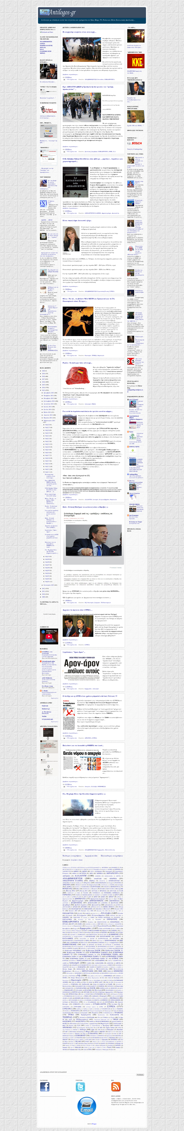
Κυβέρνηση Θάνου (102, 948)
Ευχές (75, 928)
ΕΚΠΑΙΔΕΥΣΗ (68, 913)
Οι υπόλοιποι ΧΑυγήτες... (48, 82)
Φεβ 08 (47, 562)
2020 (43, 371)
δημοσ (109, 899)
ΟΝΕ (73, 982)
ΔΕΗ (84, 897)
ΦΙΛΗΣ (65, 1023)
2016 (85, 869)
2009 (43, 597)
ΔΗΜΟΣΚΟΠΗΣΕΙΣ (96, 901)
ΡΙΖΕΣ (121, 994)
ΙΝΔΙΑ (69, 932)
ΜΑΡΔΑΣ (112, 967)
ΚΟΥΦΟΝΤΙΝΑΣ (102, 946)
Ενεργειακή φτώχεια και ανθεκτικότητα (49, 693)
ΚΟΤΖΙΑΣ (91, 944)
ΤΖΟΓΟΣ (85, 1011)
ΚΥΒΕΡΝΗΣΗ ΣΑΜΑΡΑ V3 (87, 954)
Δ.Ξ (63, 897)
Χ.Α (114, 151)
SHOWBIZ (118, 1045)
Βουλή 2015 (83, 891)
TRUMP (65, 1049)
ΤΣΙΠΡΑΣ (67, 1017)
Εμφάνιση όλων (54, 698)
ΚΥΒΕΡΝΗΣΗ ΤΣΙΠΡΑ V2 (71, 956)
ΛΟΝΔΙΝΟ (74, 965)
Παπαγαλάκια (67, 986)
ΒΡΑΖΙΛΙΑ (103, 891)
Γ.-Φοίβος (45, 691)
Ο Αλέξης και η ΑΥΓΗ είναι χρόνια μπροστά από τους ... (51, 537)
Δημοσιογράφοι (106, 213)
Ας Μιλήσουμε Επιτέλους (46, 712)
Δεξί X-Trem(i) (133, 400)
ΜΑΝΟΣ (106, 967)
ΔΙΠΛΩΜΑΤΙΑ (109, 905)
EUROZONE (117, 1035)
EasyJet (109, 1033)
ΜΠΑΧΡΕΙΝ (104, 973)
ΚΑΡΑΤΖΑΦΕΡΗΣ (105, 936)
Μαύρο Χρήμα (67, 969)
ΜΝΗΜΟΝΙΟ (118, 971)
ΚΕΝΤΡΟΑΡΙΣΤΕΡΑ (68, 940)
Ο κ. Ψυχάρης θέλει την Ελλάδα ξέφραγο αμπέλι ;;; (84, 794)
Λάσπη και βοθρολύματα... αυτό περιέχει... (48, 117)
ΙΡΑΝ (81, 932)
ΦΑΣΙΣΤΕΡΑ (80, 1021)
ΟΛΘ (90, 980)
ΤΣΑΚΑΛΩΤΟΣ (114, 1015)
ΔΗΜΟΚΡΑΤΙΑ (80, 899)
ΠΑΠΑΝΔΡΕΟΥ (92, 986)
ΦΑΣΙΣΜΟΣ (67, 1021)
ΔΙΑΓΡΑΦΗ (65, 903)
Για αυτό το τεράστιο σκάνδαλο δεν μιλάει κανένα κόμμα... (88, 411)
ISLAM (78, 1041)
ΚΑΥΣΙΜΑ (116, 938)
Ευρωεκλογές (78, 926)
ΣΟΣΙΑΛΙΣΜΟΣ (115, 1000)
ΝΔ (86, 602)
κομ (107, 942)
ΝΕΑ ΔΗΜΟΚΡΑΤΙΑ (46, 41)
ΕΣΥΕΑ (105, 924)
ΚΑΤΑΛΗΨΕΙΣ (68, 938)
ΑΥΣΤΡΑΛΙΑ (104, 885)
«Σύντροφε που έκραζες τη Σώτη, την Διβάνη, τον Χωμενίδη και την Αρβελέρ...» (135, 317)
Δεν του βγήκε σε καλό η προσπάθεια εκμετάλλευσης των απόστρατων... (48, 185)
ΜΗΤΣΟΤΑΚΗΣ (87, 971)
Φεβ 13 (47, 466)
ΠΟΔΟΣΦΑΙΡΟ (68, 990)
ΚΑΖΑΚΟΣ (73, 934)
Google (119, 1037)
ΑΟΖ (72, 883)
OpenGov (67, 1045)
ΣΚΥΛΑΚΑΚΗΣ (73, 1000)
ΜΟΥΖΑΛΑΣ (87, 973)
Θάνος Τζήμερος (76, 930)
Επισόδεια (90, 922)
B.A (104, 1029)
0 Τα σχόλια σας (72, 79)
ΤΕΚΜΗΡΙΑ (120, 1009)
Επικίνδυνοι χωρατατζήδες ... (139, 292)
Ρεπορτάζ (115, 994)
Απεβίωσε (78, 883)
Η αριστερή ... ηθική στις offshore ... (139, 201)
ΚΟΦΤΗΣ (111, 946)
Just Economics (133, 515)
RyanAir (103, 1045)
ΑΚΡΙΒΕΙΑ (100, 873)
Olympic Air (119, 1043)
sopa (72, 1047)
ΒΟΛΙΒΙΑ (102, 889)
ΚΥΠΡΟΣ (115, 958)
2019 (43, 373)
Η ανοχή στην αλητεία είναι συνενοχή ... (79, 32)
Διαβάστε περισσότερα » (70, 74)
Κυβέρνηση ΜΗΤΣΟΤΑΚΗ (116, 948)
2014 (76, 869)
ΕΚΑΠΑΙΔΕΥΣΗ (76, 909)
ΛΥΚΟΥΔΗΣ (94, 965)
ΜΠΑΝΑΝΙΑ (96, 973)
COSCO (65, 1033)
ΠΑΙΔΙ (95, 984)
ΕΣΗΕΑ (80, 924)
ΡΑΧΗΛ (108, 994)
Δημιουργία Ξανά (67, 899)
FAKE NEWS (104, 1037)
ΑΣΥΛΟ (84, 885)
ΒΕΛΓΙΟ (106, 887)
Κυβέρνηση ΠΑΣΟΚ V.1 (114, 950)
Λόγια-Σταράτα (134, 493)
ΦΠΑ (64, 1025)
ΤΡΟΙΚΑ (94, 355)
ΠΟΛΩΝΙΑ (118, 990)
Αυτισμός (95, 499)
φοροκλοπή (93, 1023)
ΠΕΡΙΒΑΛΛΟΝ (104, 988)
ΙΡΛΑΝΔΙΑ (88, 932)
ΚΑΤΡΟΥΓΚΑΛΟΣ (103, 938)
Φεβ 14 (47, 464)
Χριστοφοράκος (81, 1027)
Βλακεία (94, 889)
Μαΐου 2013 (47, 412)
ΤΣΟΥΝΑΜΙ (90, 1017)
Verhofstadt (98, 1049)
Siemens (65, 1047)
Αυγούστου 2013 (49, 404)
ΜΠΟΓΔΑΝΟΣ (113, 973)
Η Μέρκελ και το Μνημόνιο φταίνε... (53, 288)
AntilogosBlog (133, 474)
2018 (89, 869)
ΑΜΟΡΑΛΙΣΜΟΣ (108, 876)
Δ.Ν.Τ (117, 895)
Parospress (132, 458)
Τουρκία (95, 1012)
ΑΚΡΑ (91, 873)
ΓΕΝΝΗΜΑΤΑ (96, 893)
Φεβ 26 (47, 430)
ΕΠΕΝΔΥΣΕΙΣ (112, 919)
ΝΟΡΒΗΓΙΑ (118, 975)
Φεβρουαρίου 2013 (49, 420)
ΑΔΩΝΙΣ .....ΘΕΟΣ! (47, 220)
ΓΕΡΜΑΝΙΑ (67, 895)
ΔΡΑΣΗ (75, 907)
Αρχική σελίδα (91, 855)
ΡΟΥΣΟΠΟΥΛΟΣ (78, 996)
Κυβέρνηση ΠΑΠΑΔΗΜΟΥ (73, 950)
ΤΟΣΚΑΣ (76, 1013)
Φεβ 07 (47, 565)
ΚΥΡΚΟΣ (73, 960)
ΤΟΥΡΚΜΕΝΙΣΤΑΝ (107, 1012)
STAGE (85, 1047)
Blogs (88, 1031)
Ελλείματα (69, 915)
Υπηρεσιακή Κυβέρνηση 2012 (102, 1019)
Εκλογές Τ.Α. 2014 (102, 911)
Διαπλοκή (88, 151)
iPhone (66, 1041)
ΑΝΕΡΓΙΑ (92, 881)
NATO (96, 1043)
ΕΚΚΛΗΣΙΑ (99, 909)
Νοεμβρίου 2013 (49, 395)
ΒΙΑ (77, 889)
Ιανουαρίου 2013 (49, 585)
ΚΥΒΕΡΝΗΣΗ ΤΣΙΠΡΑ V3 (91, 956)
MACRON (119, 1041)
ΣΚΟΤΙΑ (65, 1000)
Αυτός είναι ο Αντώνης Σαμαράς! (48, 680)
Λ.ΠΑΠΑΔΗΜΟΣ (99, 960)
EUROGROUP (80, 1035)
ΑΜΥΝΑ (118, 876)
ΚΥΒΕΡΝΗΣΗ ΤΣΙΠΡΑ (109, 954)
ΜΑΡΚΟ (119, 967)
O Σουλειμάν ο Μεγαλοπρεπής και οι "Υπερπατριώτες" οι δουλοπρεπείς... (135, 341)
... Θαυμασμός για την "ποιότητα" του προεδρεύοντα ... (46, 170)
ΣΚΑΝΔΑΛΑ (114, 998)
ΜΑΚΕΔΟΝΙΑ (82, 967)
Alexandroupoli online (48, 661)
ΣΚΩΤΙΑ (81, 1000)
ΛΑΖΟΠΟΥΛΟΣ (117, 960)
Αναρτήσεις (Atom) (76, 860)
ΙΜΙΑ (64, 932)
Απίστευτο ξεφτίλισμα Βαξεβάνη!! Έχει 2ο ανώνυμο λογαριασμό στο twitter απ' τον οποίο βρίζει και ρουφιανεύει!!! (135, 226)
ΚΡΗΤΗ (70, 948)
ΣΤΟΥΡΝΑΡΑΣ (109, 1002)
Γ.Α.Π (121, 891)
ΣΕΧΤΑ (99, 998)
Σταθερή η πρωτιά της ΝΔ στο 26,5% (140, 424)
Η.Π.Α (118, 928)
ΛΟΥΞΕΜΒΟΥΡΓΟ (84, 965)
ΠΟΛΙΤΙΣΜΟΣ (110, 990)
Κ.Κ (65, 934)
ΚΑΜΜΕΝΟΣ (114, 934)
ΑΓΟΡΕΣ (110, 869)
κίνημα (101, 940)
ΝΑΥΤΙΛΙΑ (72, 976)
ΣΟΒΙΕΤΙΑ (96, 1000)
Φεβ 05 (47, 570)
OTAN (78, 1045)
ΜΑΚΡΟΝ (99, 967)
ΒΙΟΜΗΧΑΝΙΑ (86, 888)
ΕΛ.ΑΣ (80, 913)
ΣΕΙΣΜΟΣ (78, 998)
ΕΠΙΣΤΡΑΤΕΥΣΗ (101, 922)
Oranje (73, 1045)
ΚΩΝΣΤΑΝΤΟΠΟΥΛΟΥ (84, 960)
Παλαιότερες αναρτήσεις (112, 855)
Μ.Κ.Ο (110, 965)
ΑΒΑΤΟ (104, 869)
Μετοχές (77, 971)
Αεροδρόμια (98, 871)
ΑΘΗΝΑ (74, 873)
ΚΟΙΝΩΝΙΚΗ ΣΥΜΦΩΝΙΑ (97, 942)
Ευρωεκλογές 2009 (90, 926)
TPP (104, 1047)
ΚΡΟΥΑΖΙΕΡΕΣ (91, 948)
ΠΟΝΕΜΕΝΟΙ (66, 992)
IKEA (98, 1039)
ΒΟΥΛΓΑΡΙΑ (110, 889)
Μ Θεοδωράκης (103, 965)
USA (89, 1049)
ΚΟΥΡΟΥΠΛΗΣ (67, 946)
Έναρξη (85, 917)
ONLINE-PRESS (134, 504)
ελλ (98, 913)
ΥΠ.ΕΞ (70, 1019)
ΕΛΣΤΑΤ (112, 915)
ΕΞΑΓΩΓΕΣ (117, 917)
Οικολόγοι (65, 980)
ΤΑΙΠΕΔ (85, 1009)
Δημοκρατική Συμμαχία (97, 899)
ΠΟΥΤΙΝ (95, 992)
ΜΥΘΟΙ (121, 973)
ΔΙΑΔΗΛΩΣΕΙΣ (76, 903)
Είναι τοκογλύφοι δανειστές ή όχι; (77, 220)
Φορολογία (101, 355)
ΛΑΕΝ (109, 960)
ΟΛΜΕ (105, 980)
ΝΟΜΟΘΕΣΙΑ (102, 786)
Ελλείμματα (81, 915)
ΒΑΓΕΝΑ (77, 886)
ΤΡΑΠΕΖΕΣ (118, 1012)
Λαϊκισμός (88, 404)
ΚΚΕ (121, 940)
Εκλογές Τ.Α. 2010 (87, 911)
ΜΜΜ (109, 971)
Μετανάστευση (110, 850)
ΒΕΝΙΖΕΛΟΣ (67, 888)
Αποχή (110, 883)
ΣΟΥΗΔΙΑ (65, 1002)
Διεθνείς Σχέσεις (81, 905)
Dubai (84, 1033)
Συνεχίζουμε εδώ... (134, 523)
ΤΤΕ (98, 1017)
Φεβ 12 (47, 469)
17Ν (120, 867)
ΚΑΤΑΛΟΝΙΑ (83, 938)
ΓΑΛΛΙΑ (85, 893)
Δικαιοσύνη (115, 213)
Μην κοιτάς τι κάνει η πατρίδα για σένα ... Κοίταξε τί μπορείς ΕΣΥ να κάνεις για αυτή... (135, 162)
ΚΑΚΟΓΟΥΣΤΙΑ (92, 934)
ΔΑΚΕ (68, 897)
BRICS (109, 1031)
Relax (97, 1045)
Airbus (119, 1027)
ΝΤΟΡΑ (65, 978)
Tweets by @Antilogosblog (134, 149)
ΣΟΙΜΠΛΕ (104, 1000)
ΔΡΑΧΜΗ (84, 907)
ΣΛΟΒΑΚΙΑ (88, 1000)
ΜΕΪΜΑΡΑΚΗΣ (81, 969)
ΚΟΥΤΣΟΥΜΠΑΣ (90, 946)
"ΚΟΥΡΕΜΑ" (105, 867)
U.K (79, 1049)
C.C (115, 1031)
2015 (81, 869)
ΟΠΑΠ (90, 982)
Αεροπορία (108, 871)
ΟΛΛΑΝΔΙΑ (97, 980)
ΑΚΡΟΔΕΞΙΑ (66, 876)
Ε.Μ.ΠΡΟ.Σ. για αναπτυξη (47, 652)
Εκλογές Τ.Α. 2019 (116, 911)
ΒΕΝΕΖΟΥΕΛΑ (115, 887)
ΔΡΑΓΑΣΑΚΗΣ (67, 907)
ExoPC (72, 1037)
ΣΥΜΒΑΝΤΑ (76, 1004)
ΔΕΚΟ (95, 897)
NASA (91, 1043)
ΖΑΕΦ (100, 928)
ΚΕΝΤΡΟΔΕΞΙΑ (79, 940)
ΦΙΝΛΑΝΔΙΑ (73, 1023)
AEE (101, 1027)
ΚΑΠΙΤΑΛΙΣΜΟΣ (78, 936)
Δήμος (115, 899)
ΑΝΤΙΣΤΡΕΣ (66, 883)
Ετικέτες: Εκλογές (67, 926)
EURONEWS (93, 1035)
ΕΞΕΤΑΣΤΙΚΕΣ (67, 919)
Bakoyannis (110, 1029)
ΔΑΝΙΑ (74, 897)
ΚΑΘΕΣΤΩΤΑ (81, 934)
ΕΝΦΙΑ (92, 917)
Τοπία (115, 1011)
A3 (96, 1027)
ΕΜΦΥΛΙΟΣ (76, 917)
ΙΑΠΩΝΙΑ (114, 930)
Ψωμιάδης (90, 1027)
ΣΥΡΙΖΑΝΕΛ (67, 1009)
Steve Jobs (92, 1047)
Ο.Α (103, 978)
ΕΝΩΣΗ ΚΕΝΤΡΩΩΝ (104, 917)
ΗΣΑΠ (68, 930)
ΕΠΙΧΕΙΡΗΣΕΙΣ (115, 922)
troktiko (118, 1047)
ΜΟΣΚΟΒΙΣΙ (78, 973)
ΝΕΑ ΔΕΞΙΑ (91, 975)
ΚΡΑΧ (64, 948)
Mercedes (71, 1043)
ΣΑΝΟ (113, 996)
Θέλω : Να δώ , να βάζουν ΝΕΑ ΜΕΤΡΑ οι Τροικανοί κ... (50, 501)
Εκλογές (107, 909)
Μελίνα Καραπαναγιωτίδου (136, 481)
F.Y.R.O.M (79, 1038)
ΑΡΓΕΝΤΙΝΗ (117, 883)
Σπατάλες (74, 1002)
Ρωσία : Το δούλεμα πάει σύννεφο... (77, 363)
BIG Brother (73, 1031)
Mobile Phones (84, 1043)
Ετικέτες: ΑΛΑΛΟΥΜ (115, 924)
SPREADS (78, 1047)
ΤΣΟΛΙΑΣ (82, 1017)
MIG (77, 1043)
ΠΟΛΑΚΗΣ (79, 990)
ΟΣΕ (107, 982)
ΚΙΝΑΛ (94, 940)
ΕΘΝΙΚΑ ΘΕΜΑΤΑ (109, 907)
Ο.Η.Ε (109, 978)
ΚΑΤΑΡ (92, 938)
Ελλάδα (120, 913)
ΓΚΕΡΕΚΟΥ (97, 895)
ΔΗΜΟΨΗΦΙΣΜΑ (114, 901)
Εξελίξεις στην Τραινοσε (133, 517)
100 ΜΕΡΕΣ (114, 867)
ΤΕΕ (114, 1009)
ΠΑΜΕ (110, 984)
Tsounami (72, 1049)
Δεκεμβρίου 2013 (49, 393)
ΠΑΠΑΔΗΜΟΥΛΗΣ (80, 986)
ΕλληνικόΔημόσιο (104, 499)
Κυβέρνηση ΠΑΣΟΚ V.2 (76, 952)
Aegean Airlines (110, 1027)
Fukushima (112, 1038)
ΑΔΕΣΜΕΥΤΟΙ (67, 871)
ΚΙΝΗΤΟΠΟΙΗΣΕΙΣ (110, 940)
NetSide (44, 716)
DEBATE (77, 1033)
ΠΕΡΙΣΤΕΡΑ (114, 988)
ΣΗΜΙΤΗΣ (105, 998)
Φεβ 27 (47, 427)
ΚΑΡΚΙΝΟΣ (118, 936)
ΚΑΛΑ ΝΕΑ (103, 934)
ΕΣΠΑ (94, 924)
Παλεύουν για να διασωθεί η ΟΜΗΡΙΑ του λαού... (83, 745)
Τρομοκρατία (86, 1014)
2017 (43, 379)
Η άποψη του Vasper (135, 522)
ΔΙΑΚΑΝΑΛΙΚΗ (92, 903)
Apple (92, 1029)
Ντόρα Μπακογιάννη (77, 978)
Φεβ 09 (47, 559)
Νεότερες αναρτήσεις (72, 855)
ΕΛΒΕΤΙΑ (87, 913)
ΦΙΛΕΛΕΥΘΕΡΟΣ (116, 1021)
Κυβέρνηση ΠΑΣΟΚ (93, 950)
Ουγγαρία (118, 982)
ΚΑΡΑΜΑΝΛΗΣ (90, 936)
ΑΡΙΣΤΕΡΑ (88, 738)
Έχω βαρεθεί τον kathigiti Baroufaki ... (53, 271)
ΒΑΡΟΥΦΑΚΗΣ (95, 887)
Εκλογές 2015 (73, 911)
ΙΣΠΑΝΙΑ (104, 932)
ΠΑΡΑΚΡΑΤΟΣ (69, 988)
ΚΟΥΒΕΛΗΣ (108, 944)
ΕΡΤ (72, 924)
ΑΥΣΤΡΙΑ (112, 885)
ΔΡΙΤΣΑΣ (93, 907)
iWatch (94, 1041)
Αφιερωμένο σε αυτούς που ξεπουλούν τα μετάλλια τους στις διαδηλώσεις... (49, 254)
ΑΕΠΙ (91, 871)
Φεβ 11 (47, 472)
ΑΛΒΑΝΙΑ (98, 876)
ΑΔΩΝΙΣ (84, 871)
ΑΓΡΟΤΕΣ (117, 869)
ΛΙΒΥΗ (118, 963)
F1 (86, 1038)
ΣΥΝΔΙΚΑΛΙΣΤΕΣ (99, 1004)
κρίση (76, 948)
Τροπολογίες (101, 1015)
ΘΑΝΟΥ (85, 930)
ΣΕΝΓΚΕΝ (86, 998)
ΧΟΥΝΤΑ (117, 1025)
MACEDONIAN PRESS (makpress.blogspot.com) (135, 418)
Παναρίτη (118, 984)
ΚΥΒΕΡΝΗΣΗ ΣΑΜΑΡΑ (99, 952)
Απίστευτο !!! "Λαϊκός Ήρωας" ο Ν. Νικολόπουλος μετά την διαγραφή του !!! (49, 310)
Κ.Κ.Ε (42, 49)
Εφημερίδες (88, 689)
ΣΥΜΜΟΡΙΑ (87, 1004)
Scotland (110, 1045)
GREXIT (65, 1039)
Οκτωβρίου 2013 (49, 398)
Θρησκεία (105, 930)
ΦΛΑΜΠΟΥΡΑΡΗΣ (83, 1023)
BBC (66, 1031)
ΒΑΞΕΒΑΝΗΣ (85, 887)
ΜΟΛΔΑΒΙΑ (70, 973)
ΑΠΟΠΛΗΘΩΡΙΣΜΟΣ (101, 883)
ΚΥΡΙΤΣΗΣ (66, 960)
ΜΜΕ (110, 151)
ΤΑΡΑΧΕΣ (96, 1009)
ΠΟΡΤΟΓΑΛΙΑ (76, 992)
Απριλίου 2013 (48, 415)
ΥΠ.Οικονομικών (106, 602)
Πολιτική (98, 990)
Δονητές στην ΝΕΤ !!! (139, 182)
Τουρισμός (84, 1013)
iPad (122, 1039)
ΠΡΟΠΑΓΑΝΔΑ (73, 994)
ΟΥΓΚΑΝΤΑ (65, 984)
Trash (109, 1047)
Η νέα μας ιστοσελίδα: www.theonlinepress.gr (140, 508)
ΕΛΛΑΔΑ (94, 786)
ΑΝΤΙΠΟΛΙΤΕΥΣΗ (114, 881)
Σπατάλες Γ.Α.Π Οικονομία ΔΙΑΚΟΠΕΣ (81, 867)
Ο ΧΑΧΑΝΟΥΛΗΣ (47, 719)
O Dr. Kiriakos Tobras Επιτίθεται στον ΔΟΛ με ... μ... (51, 489)
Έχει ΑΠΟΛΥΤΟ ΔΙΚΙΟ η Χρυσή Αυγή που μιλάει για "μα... (51, 483)
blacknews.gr (46, 709)
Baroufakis (120, 1029)
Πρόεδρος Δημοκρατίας (106, 992)
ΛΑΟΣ (89, 963)
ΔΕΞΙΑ (103, 897)
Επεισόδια (100, 79)
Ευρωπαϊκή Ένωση (103, 291)
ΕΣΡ (99, 924)
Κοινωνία (84, 942)
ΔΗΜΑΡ (111, 897)
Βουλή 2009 (119, 889)
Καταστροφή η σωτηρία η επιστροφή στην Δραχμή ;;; (53, 329)
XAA (112, 1049)
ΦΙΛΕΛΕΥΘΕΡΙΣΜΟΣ (102, 1021)
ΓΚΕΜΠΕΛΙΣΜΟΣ (87, 895)
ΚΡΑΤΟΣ (118, 946)
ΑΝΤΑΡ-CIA (102, 881)
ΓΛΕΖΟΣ (104, 895)
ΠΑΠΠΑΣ (101, 986)
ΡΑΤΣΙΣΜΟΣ (99, 994)
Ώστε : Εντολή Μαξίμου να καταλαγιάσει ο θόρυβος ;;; (85, 507)
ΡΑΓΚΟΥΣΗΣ (89, 994)
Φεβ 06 (47, 568)
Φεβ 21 (47, 444)
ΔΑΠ (79, 897)
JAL (99, 1041)
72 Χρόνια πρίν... (51, 202)
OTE (84, 1045)
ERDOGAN (66, 1035)
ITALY (87, 1041)
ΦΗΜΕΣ (91, 1021)
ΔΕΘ (89, 897)
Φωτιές (71, 1025)
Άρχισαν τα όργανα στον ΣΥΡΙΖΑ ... (77, 610)
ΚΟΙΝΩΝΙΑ (74, 942)
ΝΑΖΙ (65, 975)
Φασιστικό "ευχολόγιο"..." (48, 98)
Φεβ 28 (47, 425)
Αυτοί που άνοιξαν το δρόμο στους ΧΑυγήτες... (134, 46)
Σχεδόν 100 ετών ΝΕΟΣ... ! (135, 125)
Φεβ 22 (47, 441)
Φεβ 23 (47, 438)
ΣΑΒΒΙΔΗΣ (95, 996)
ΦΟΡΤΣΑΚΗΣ (117, 1023)
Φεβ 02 (47, 579)
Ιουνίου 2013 (48, 409)
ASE (99, 1029)
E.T (104, 1033)
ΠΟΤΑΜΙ (86, 992)
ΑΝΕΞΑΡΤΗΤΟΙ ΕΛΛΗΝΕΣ (93, 213)
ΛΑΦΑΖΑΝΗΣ (99, 963)
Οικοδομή (116, 978)
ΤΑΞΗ (90, 1009)
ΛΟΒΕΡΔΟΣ (66, 965)
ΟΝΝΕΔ (78, 982)
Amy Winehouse (66, 1029)
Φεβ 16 (47, 458)
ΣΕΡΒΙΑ (93, 998)
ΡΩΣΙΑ (94, 404)
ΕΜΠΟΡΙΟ (66, 917)
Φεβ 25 (47, 433)
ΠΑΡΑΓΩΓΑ (110, 986)
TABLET (99, 1047)
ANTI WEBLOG (47, 678)
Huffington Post (74, 1039)
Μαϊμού (74, 967)
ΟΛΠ (110, 980)
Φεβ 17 (47, 455)
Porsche (88, 1045)
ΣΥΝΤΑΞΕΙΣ (77, 1007)
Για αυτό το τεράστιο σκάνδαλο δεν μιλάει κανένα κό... (51, 513)
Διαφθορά (94, 151)
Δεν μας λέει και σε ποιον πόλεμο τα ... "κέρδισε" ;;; (53, 236)
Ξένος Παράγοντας (93, 978)
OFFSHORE (111, 1043)
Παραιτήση (119, 986)
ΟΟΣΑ (84, 982)
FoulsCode (45, 706)
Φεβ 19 (47, 450)
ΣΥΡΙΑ (101, 1007)
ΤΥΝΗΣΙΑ (105, 1017)
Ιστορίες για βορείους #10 (139, 486)
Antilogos (83, 1029)
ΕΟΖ (89, 919)
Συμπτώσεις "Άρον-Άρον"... (74, 652)
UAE (85, 1049)
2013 (72, 869)
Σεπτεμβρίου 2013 (49, 401)
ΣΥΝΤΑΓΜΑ (66, 1007)
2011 (64, 869)
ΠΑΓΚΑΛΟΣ (85, 984)
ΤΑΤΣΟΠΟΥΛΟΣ (105, 1009)
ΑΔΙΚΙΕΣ (76, 871)
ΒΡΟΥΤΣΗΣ (113, 891)
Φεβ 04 (47, 573)
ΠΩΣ (82, 994)
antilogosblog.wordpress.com (135, 391)
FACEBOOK (95, 1038)
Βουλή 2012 (70, 891)
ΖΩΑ (113, 928)
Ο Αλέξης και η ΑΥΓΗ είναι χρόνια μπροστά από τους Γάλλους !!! (90, 696)
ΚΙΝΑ (87, 940)
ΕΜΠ (119, 915)
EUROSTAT (101, 1035)
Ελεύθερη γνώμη (47, 686)
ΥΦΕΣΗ (115, 1019)
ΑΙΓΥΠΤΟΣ (82, 873)
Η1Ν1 (64, 930)
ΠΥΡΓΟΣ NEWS (134, 447)
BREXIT (102, 1031)
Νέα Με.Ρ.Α (99, 975)
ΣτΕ (100, 1002)
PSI (93, 1045)
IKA (94, 1039)
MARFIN (65, 1043)
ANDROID (74, 1029)
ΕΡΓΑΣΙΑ (65, 924)
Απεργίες (87, 786)
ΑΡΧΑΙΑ (77, 885)
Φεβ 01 (47, 581)
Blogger (94, 1124)
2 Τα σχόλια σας (72, 291)
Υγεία (112, 1017)
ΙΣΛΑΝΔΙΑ (96, 932)
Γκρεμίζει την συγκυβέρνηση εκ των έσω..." (134, 100)
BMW (96, 1031)
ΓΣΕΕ (110, 895)
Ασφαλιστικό (93, 885)
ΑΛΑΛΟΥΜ (88, 499)
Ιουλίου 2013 (48, 407)
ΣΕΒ (71, 998)
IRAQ (72, 1041)
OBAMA (103, 1043)
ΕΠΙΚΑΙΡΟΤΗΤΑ (109, 79)
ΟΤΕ (112, 982)
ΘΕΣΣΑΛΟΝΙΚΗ (94, 930)
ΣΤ (84, 1002)
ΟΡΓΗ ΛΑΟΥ (98, 982)
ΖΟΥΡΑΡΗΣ (107, 928)
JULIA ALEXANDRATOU (108, 1041)
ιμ (120, 930)
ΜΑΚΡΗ (92, 967)
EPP (120, 1033)
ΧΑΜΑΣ (87, 1025)
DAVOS (71, 1033)
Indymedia (105, 1039)
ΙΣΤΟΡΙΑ (120, 932)
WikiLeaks (105, 1049)
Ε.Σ (99, 907)
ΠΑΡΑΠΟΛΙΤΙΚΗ (81, 988)
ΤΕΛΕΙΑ (67, 1010)
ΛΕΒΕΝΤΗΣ (110, 963)
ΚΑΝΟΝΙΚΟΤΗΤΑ (67, 936)
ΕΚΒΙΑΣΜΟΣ (88, 909)
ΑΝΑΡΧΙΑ (113, 878)
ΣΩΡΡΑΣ (79, 1009)
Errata (72, 1035)
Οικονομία (88, 355)
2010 (43, 594)
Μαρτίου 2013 (48, 418)
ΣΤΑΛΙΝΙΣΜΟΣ (92, 1002)
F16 (90, 1038)
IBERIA (82, 1039)
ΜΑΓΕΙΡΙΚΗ (118, 965)
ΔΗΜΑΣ (119, 897)
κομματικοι (114, 942)
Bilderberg (81, 1031)
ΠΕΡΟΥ (121, 988)
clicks (119, 1031)
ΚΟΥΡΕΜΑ (117, 944)
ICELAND (88, 1039)
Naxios (131, 432)
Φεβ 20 (47, 447)
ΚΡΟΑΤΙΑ (83, 948)
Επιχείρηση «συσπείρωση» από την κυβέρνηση (49, 655)
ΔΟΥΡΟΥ (118, 905)
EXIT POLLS (66, 1037)
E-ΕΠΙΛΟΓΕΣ (93, 1033)
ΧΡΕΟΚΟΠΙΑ (67, 1027)
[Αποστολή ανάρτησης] (64, 79)
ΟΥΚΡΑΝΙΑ (74, 984)
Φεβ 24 (47, 436)
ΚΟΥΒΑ (100, 944)
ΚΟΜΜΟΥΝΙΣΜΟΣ (69, 944)
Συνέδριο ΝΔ (116, 1004)
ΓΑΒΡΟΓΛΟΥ (70, 893)
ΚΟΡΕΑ (84, 944)
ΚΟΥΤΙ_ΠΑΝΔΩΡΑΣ (78, 946)
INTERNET (114, 1039)
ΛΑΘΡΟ (65, 963)
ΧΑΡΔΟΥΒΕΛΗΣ (96, 1025)
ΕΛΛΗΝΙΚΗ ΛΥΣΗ (45, 51)
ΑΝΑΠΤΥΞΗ (97, 878)
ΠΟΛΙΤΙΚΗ (88, 990)
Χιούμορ (106, 1025)
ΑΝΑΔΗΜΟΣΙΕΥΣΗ (91, 79)
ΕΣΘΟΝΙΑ (88, 924)
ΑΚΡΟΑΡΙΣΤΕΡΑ (112, 873)
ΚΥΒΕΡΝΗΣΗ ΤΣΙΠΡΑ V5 (78, 958)
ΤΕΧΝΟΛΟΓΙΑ (75, 1011)
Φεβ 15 (47, 461)
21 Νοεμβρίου (96, 869)
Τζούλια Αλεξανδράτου (96, 1011)
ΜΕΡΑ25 (42, 53)
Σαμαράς (97, 602)
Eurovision (109, 1035)
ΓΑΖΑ (78, 893)
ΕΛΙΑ (94, 913)
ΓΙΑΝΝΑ (78, 895)
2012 (68, 869)
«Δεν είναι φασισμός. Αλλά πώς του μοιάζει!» (139, 361)
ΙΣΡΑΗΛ (112, 932)
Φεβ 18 (47, 452)
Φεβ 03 (47, 576)
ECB (114, 1033)
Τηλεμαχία (108, 1011)
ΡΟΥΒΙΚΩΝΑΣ (68, 996)
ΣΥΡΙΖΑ (111, 291)
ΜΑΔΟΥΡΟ (66, 967)
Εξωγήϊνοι (80, 919)
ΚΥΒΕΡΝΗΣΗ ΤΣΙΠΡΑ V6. (99, 958)
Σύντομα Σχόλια (91, 1006)
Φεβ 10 (47, 556)
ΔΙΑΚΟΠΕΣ (104, 903)
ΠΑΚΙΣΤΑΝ (102, 984)
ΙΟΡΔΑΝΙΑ (75, 932)
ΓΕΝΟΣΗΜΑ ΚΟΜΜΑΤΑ (112, 893)
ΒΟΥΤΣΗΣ (94, 891)
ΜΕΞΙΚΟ (91, 969)
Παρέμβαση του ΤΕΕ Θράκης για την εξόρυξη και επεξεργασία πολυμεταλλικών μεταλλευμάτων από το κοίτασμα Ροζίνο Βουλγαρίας (49, 668)
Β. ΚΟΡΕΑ (68, 887)
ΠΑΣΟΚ (92, 988)
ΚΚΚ (68, 942)
